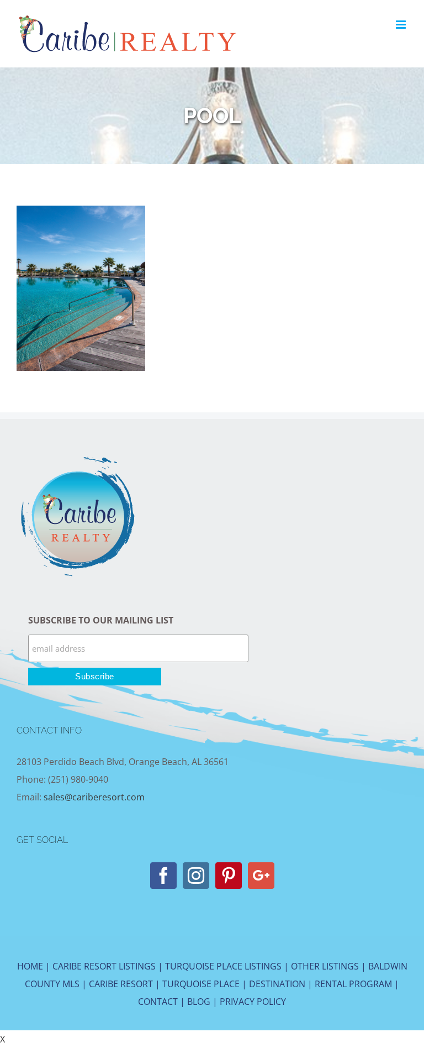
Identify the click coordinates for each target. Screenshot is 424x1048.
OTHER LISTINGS (325, 966)
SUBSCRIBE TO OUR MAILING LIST (100, 620)
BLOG (198, 1001)
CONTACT (158, 1001)
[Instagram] (196, 875)
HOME (30, 966)
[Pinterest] (228, 875)
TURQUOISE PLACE (201, 984)
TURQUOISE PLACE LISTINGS (223, 966)
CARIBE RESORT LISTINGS (104, 966)
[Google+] (261, 875)
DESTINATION (277, 984)
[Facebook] (163, 875)
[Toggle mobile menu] (401, 24)
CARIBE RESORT (121, 984)
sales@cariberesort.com (94, 797)
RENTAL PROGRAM (353, 984)
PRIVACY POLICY (253, 1001)
